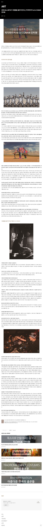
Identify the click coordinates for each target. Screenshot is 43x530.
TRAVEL (3, 518)
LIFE (2, 523)
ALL (2, 514)
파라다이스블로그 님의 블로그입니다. (9, 502)
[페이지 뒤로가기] (2, 2)
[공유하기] (5, 430)
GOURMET (4, 521)
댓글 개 (2, 495)
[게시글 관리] (6, 430)
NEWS (3, 525)
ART (3, 6)
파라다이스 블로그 (7, 501)
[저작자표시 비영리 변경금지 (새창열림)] (14, 430)
